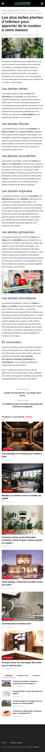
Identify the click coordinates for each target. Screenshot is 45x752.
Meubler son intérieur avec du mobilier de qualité (21, 497)
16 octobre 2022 (8, 669)
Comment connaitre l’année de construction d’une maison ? (25, 682)
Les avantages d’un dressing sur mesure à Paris (22, 455)
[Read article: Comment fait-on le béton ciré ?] (22, 606)
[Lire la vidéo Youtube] (22, 281)
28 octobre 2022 (8, 627)
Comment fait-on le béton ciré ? (16, 623)
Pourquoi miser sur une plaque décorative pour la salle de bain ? (22, 664)
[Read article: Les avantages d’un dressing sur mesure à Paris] (22, 436)
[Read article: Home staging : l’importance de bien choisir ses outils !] (22, 564)
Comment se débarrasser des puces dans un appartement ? (27, 712)
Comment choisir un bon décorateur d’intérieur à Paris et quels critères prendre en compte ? (22, 540)
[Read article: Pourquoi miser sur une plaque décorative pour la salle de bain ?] (22, 645)
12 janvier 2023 (7, 35)
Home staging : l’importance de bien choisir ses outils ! (22, 583)
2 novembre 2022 (8, 588)
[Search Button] (42, 3)
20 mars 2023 (7, 546)
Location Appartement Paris (10, 10)
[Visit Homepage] (22, 3)
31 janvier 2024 (8, 460)
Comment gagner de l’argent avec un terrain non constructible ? (27, 702)
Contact (4, 742)
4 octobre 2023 (8, 501)
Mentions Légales (16, 742)
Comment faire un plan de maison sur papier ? (28, 692)
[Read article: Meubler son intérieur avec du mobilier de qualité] (22, 478)
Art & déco (24, 10)
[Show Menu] (3, 3)
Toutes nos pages (33, 747)
